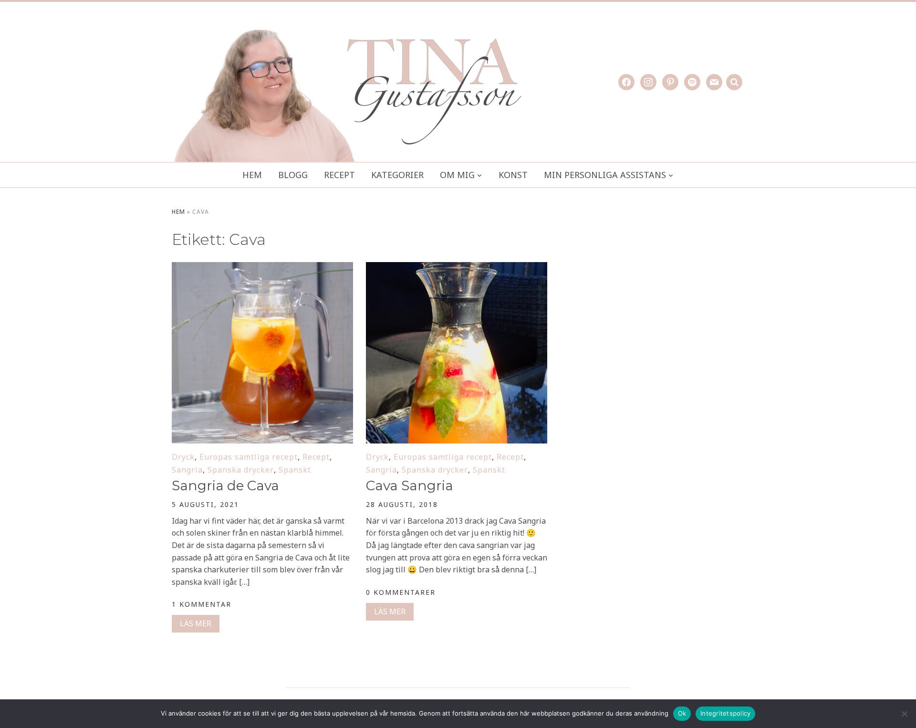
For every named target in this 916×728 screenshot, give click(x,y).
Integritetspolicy (725, 713)
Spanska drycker (241, 469)
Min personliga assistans (605, 174)
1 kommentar (201, 604)
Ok (682, 713)
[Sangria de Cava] (262, 268)
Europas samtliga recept (248, 457)
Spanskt (295, 469)
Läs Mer (195, 623)
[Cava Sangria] (456, 268)
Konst (513, 174)
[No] (904, 713)
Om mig (457, 174)
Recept (339, 174)
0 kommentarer (401, 592)
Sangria (187, 469)
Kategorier (397, 174)
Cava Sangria (409, 485)
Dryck (183, 457)
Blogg (293, 174)
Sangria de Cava (225, 485)
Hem (252, 174)
